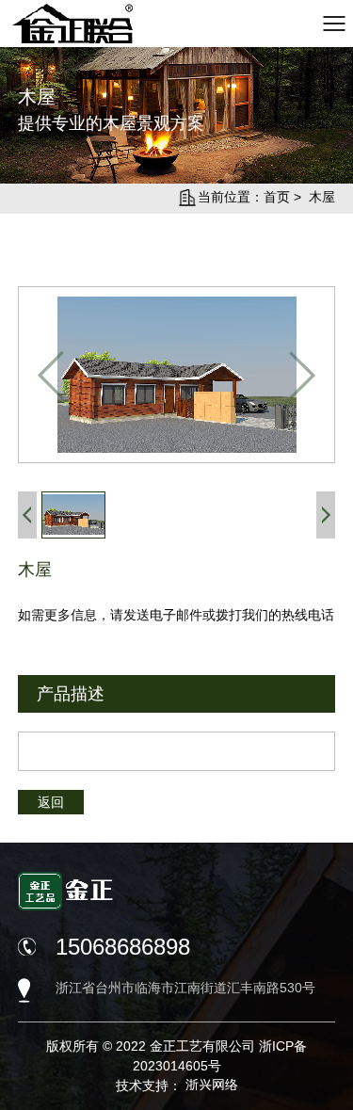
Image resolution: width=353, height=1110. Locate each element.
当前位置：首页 (244, 196)
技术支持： (177, 1085)
